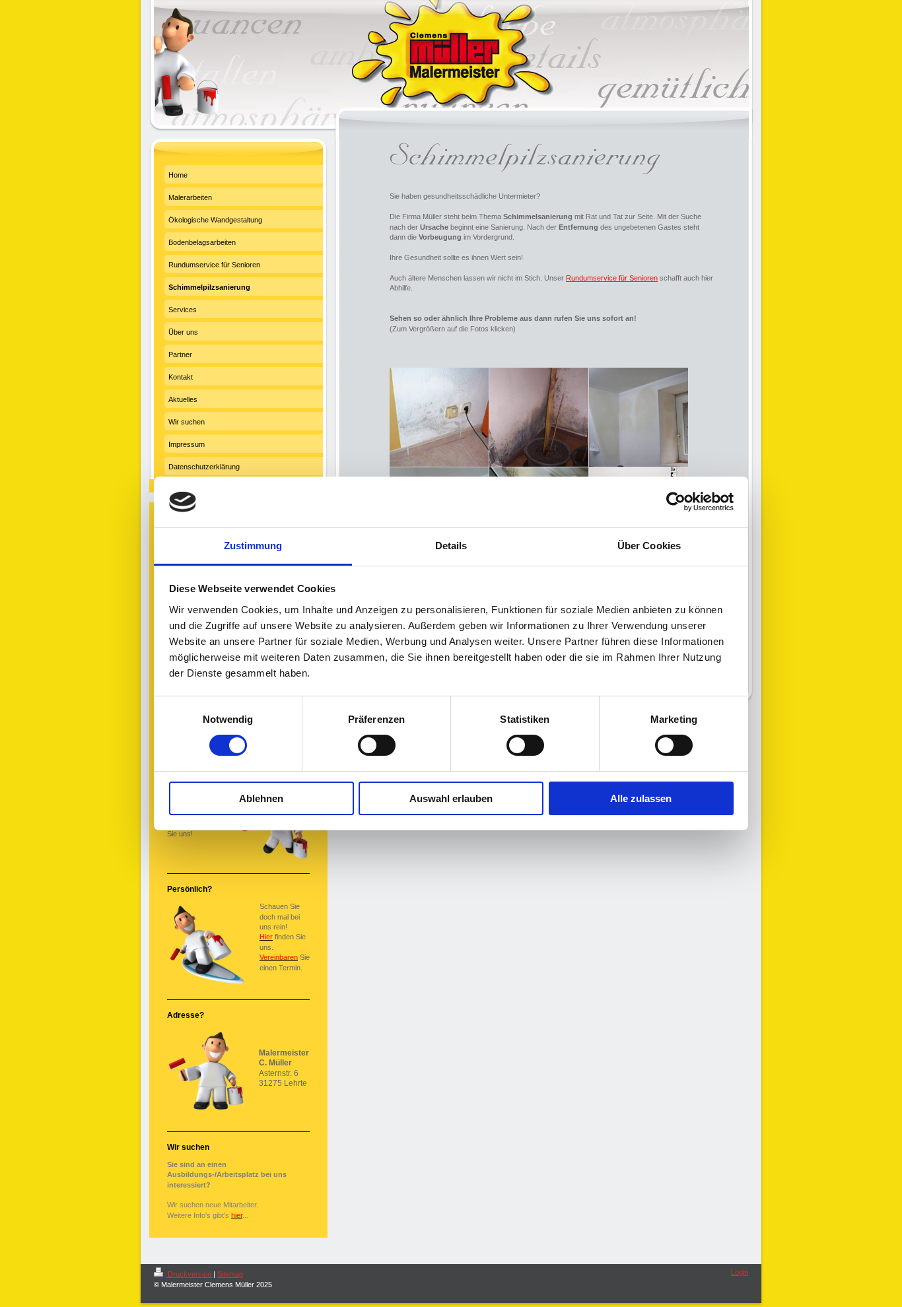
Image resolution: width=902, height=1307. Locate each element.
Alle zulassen (641, 798)
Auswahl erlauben (451, 798)
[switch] (377, 745)
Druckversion (189, 1274)
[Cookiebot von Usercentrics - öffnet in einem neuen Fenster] (676, 502)
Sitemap (230, 1274)
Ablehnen (261, 798)
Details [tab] (451, 545)
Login (739, 1272)
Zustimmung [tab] (253, 545)
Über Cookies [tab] (649, 545)
